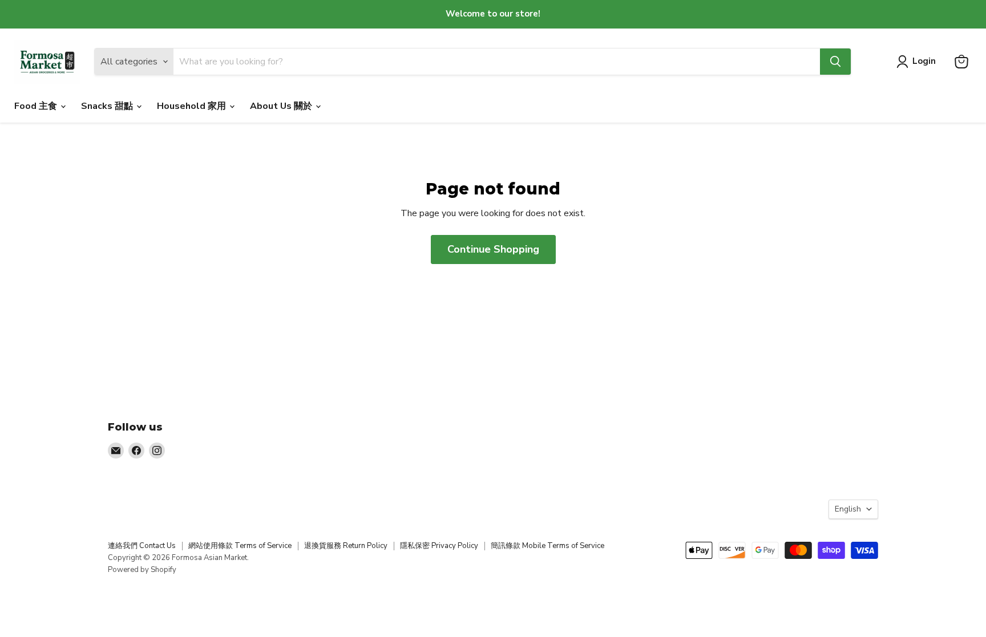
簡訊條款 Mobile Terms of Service (547, 546)
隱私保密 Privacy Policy (439, 546)
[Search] (835, 61)
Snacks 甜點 (108, 106)
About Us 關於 (282, 106)
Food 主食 (36, 106)
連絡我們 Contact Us (142, 546)
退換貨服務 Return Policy (345, 546)
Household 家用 (192, 106)
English (848, 509)
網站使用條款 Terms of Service (240, 546)
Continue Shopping (493, 249)
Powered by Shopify (142, 570)
